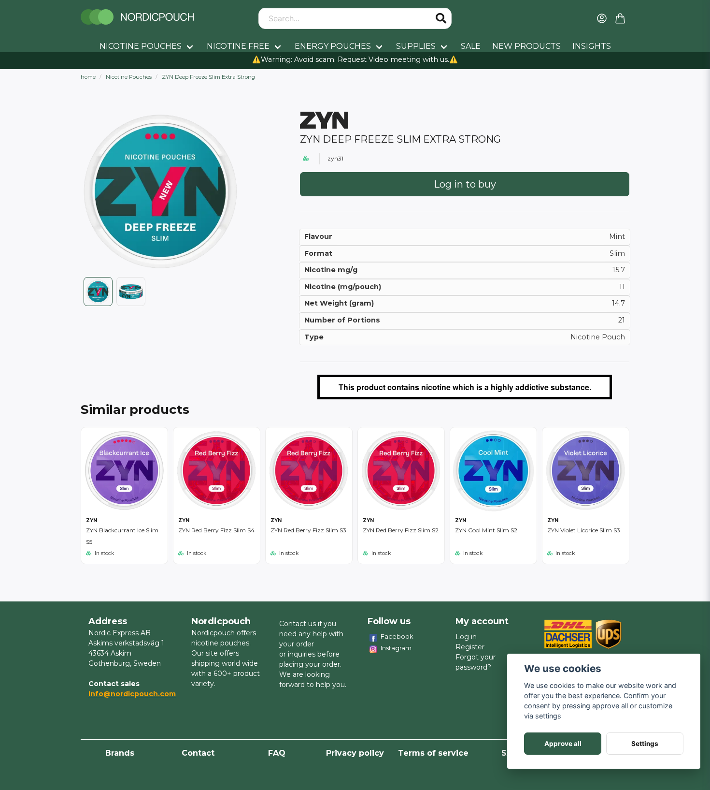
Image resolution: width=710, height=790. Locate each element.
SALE (471, 46)
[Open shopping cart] (620, 18)
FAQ (276, 753)
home (88, 76)
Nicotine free (238, 46)
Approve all (563, 743)
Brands (119, 753)
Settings (644, 743)
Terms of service (433, 753)
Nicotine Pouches (140, 46)
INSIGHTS (591, 46)
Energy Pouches (333, 46)
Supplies (416, 46)
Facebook (397, 636)
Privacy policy (355, 753)
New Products (526, 46)
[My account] (602, 18)
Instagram (396, 648)
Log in (466, 636)
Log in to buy (465, 184)
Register (469, 647)
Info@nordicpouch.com (132, 693)
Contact (198, 753)
